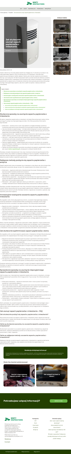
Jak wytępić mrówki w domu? (52, 375)
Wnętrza (48, 8)
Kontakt (7, 442)
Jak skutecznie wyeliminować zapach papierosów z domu (20, 97)
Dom (25, 8)
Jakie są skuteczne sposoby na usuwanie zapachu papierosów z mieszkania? (25, 107)
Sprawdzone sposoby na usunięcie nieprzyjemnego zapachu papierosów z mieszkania (25, 100)
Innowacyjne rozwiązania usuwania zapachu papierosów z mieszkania (24, 95)
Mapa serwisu (25, 451)
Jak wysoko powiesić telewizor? (62, 26)
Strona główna (4, 12)
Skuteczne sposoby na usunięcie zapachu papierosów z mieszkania (23, 91)
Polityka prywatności (11, 451)
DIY (21, 8)
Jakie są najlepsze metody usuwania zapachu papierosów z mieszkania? (24, 109)
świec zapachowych (14, 149)
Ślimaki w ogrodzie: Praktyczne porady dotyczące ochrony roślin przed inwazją (57, 436)
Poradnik (40, 8)
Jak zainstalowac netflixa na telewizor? (62, 40)
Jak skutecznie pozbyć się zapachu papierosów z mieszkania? (21, 105)
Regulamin (37, 451)
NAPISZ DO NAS (59, 401)
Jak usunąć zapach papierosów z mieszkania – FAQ (18, 103)
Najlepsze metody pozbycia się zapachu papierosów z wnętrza (22, 93)
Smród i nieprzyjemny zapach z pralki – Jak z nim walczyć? (19, 375)
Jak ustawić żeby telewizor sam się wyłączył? (62, 54)
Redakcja (8, 439)
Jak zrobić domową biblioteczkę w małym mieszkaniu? (62, 68)
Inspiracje (32, 8)
